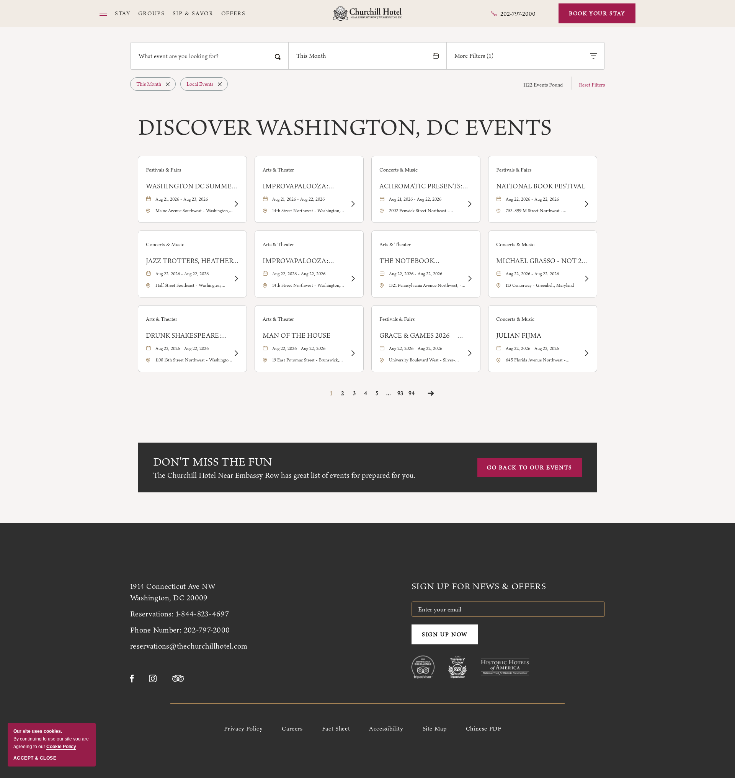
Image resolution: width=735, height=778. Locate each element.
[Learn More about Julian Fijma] (586, 353)
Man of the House (296, 335)
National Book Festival (540, 186)
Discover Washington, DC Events (345, 127)
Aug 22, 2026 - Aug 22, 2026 (532, 199)
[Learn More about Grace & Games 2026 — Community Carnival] (469, 353)
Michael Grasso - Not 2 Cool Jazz (538, 260)
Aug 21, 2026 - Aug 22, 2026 (298, 199)
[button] (103, 13)
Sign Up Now (445, 634)
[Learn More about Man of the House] (352, 353)
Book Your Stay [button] (597, 13)
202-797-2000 (207, 630)
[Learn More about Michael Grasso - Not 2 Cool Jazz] (586, 278)
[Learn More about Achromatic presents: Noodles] (469, 204)
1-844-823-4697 (202, 614)
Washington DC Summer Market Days (191, 186)
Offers (233, 13)
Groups (151, 13)
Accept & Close (34, 758)
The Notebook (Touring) (406, 260)
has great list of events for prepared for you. (284, 475)
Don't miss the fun (212, 461)
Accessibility (386, 728)
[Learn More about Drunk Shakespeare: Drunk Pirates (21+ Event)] (236, 353)
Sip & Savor (193, 13)
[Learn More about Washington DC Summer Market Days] (236, 204)
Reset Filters (592, 84)
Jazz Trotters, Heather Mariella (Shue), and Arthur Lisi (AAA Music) (189, 260)
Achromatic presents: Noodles (420, 186)
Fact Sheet (336, 728)
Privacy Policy (243, 728)
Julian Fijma (518, 335)
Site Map (435, 728)
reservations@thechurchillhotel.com (189, 646)
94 (411, 393)
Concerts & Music (398, 169)
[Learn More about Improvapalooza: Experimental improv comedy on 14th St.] (352, 204)
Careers (292, 728)
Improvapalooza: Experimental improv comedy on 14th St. (304, 186)
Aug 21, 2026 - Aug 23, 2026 (181, 199)
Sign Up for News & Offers (479, 586)
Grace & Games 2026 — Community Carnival (419, 335)
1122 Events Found (543, 84)
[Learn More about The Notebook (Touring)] (469, 278)
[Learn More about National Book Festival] (586, 204)
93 (400, 393)
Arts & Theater (278, 169)
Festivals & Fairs (163, 169)
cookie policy (61, 746)
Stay (123, 13)
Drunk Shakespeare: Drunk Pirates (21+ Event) (183, 335)
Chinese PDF (483, 728)
